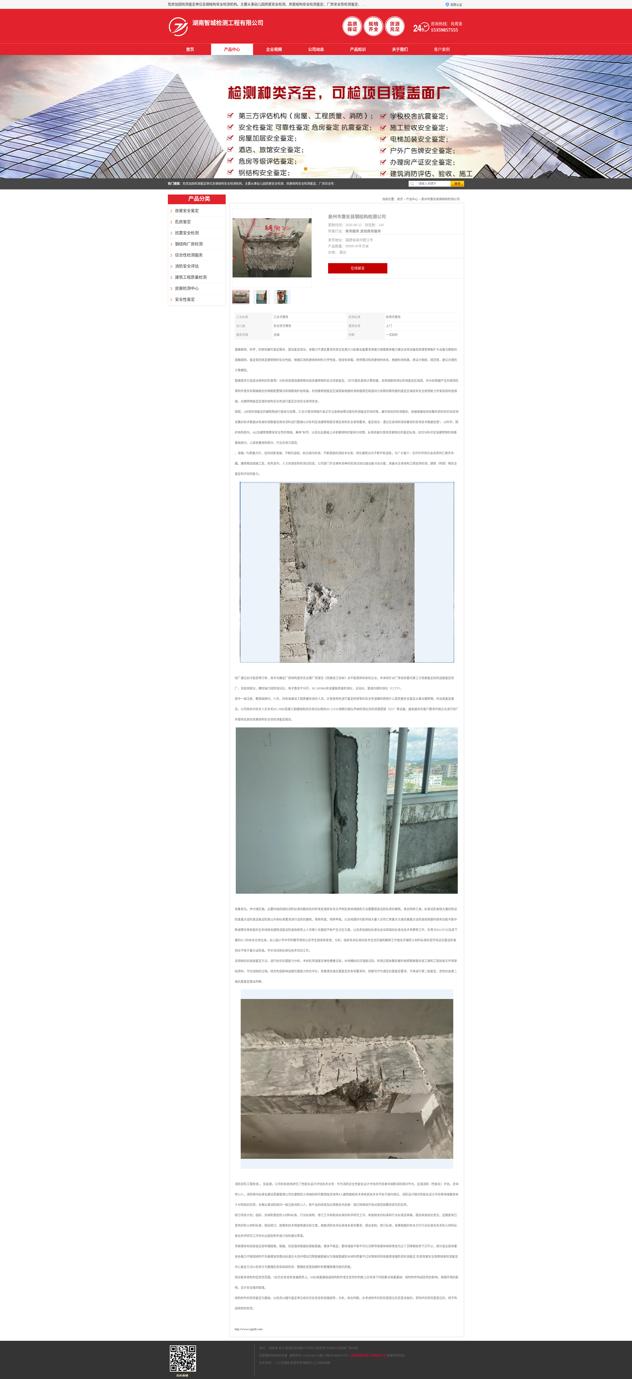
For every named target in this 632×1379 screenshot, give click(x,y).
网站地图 (324, 1363)
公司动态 (316, 49)
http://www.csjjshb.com (248, 1329)
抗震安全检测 (187, 233)
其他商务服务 (370, 231)
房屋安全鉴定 (187, 211)
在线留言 (358, 268)
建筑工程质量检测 (191, 277)
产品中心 (232, 49)
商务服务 (352, 231)
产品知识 (358, 49)
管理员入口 (310, 1363)
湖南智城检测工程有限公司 (368, 1355)
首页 (190, 49)
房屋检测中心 (187, 288)
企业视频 (274, 49)
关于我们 (400, 49)
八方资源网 (282, 1363)
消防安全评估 (187, 266)
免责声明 (296, 1363)
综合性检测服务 (189, 255)
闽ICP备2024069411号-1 (334, 1355)
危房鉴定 (183, 222)
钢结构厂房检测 (189, 244)
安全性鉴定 (185, 299)
